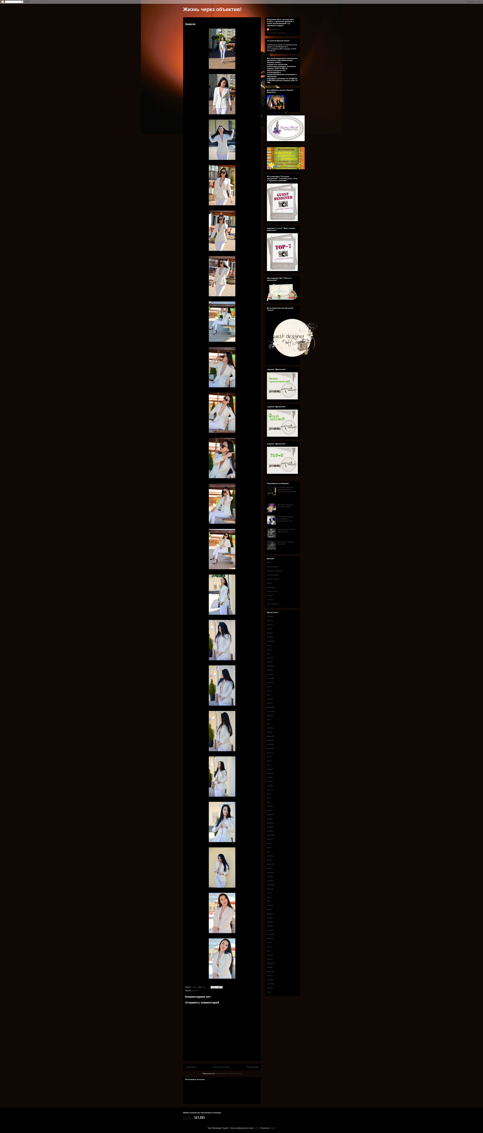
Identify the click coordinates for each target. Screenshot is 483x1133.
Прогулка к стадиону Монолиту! (285, 543)
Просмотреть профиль (276, 33)
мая (268, 654)
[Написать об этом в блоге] (214, 987)
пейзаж (270, 596)
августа (270, 620)
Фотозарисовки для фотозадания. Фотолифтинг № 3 (285, 519)
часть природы (273, 604)
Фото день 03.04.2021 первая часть (286, 531)
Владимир (274, 29)
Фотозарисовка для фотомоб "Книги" (285, 505)
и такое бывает (273, 575)
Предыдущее (252, 1067)
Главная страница (221, 1067)
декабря (270, 740)
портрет (195, 991)
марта (269, 629)
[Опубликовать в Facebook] (219, 987)
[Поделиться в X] (216, 987)
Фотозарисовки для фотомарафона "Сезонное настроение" (287, 489)
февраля (270, 666)
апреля (270, 625)
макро (269, 583)
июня (269, 649)
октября (270, 637)
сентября (271, 641)
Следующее (190, 1067)
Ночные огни (272, 591)
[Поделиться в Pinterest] (221, 987)
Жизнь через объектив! (212, 9)
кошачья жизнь (273, 579)
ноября (270, 616)
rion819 (256, 1128)
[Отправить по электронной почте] (212, 987)
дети (269, 562)
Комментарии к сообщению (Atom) (229, 1073)
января (270, 633)
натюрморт (271, 587)
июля (269, 645)
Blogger (272, 1128)
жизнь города (272, 567)
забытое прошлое (274, 571)
